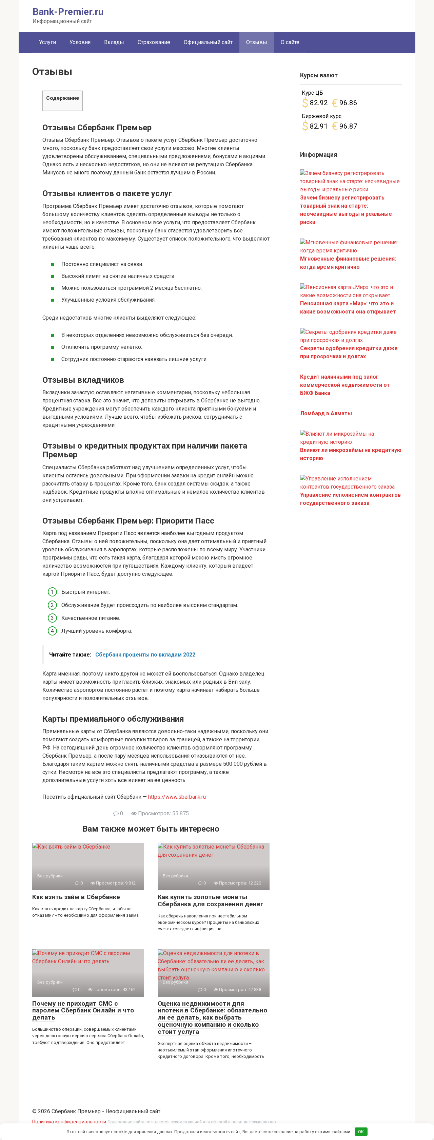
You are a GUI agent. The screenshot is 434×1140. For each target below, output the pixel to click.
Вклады (114, 42)
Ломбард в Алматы (326, 413)
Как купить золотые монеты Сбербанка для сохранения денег (210, 900)
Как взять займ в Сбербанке (76, 897)
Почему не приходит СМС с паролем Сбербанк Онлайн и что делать (83, 1011)
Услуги (47, 42)
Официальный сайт (208, 42)
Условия (80, 42)
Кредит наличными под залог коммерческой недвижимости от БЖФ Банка (345, 385)
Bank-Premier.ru (68, 11)
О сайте (290, 42)
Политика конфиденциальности (69, 1122)
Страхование (154, 42)
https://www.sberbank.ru (177, 797)
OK (361, 1131)
